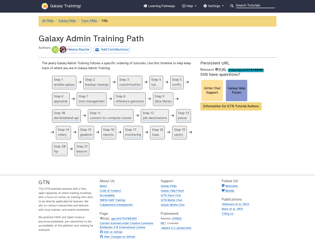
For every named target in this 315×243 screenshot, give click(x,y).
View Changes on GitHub (119, 237)
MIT (163, 223)
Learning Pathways (161, 7)
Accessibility (107, 195)
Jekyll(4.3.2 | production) (176, 228)
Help (189, 7)
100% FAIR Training (112, 200)
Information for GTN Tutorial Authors (231, 106)
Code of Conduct (110, 190)
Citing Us (227, 213)
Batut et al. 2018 (232, 209)
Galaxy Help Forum (172, 190)
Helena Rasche (78, 49)
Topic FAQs (89, 21)
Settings (214, 7)
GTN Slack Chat (171, 195)
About (103, 186)
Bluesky (229, 190)
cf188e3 (177, 218)
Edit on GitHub (112, 232)
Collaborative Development (116, 205)
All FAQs (48, 21)
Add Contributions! (111, 50)
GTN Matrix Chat (171, 200)
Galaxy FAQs (67, 21)
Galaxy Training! (65, 6)
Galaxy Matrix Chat (172, 205)
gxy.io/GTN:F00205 (124, 218)
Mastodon (231, 186)
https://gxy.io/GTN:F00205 (246, 70)
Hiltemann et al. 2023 (235, 204)
